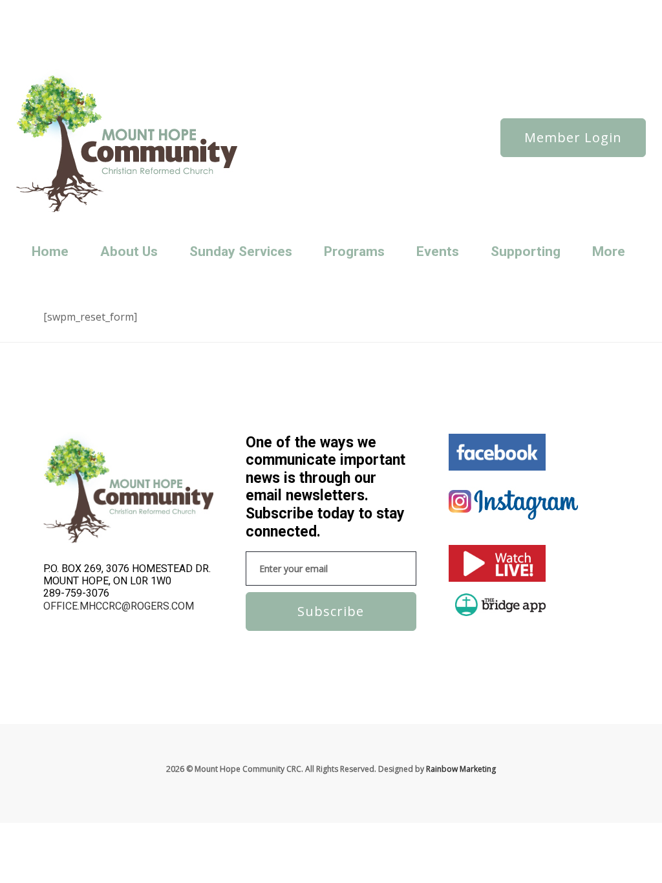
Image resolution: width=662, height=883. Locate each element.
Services (119, 28)
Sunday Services (237, 28)
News (100, 10)
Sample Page (70, 28)
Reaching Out (316, 10)
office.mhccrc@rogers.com (118, 606)
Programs (354, 251)
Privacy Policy (258, 10)
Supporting (526, 251)
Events (437, 251)
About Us (129, 251)
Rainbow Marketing (461, 768)
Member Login (573, 137)
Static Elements (171, 28)
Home (50, 251)
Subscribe (330, 611)
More (608, 251)
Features (178, 10)
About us (63, 10)
